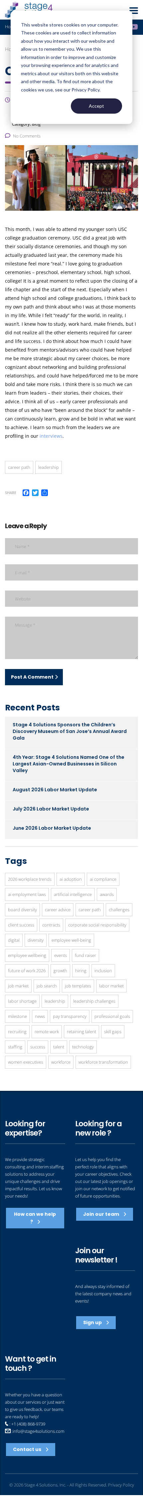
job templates (78, 986)
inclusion (103, 971)
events (60, 955)
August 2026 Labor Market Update (55, 789)
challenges (119, 910)
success (37, 1047)
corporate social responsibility (97, 925)
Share (10, 492)
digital (14, 940)
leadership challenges (94, 1001)
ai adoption (71, 879)
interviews (51, 436)
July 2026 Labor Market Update (51, 809)
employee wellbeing (27, 955)
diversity (36, 940)
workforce (61, 1062)
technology (83, 1047)
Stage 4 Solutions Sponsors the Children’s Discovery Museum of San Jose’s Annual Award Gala (70, 731)
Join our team (101, 1214)
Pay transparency (69, 1016)
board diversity (22, 910)
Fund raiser (85, 955)
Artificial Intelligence (73, 894)
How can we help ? (35, 1218)
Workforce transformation (103, 1062)
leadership (48, 467)
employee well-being (71, 940)
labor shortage (22, 1001)
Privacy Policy (121, 1485)
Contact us (27, 1449)
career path (19, 467)
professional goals (112, 1016)
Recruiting (17, 1032)
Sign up (93, 1322)
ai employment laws (27, 894)
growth (60, 971)
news (40, 1016)
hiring (80, 971)
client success (21, 925)
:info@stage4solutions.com (37, 1431)
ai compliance (103, 879)
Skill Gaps (112, 1032)
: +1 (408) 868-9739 (26, 1424)
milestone (17, 1016)
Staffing (15, 1047)
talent (58, 1047)
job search (47, 986)
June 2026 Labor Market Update (52, 828)
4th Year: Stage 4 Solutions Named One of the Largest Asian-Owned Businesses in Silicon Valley (68, 764)
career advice (58, 910)
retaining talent (81, 1032)
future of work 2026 (27, 971)
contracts (51, 925)
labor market (111, 986)
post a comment (32, 677)
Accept (96, 106)
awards (107, 894)
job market (18, 986)
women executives (25, 1062)
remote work (47, 1032)
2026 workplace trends (30, 879)
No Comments (27, 136)
